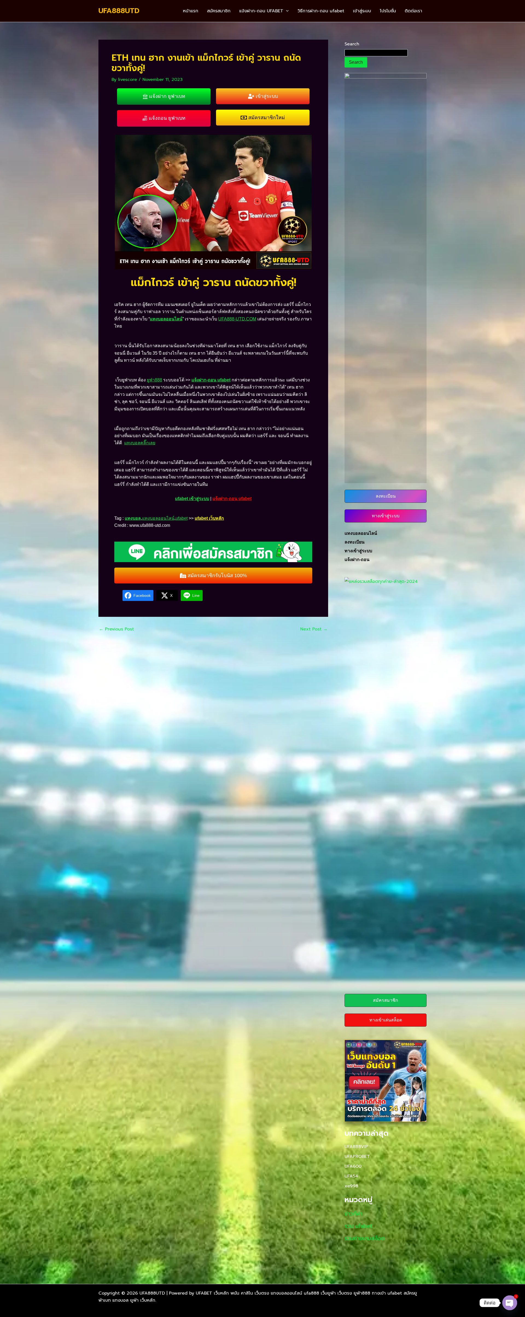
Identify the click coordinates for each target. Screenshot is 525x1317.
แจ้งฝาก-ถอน (357, 559)
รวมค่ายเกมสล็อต (365, 1238)
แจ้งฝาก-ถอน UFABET (261, 11)
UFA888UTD (118, 10)
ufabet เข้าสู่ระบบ (192, 498)
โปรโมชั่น (388, 11)
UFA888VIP (356, 1146)
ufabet (182, 518)
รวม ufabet (358, 1226)
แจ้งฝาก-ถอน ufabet (211, 380)
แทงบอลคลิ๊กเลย (139, 442)
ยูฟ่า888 (154, 380)
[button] (286, 11)
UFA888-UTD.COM (237, 319)
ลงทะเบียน (354, 542)
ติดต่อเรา (413, 11)
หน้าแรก (190, 11)
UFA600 (353, 1166)
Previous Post (116, 629)
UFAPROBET (357, 1156)
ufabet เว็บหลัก (209, 518)
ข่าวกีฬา (353, 1214)
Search (352, 44)
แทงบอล (133, 518)
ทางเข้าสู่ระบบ (358, 550)
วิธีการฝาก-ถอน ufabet (321, 11)
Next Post (314, 629)
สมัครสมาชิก (219, 11)
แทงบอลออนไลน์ (166, 319)
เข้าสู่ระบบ (362, 11)
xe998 (351, 1186)
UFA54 (351, 1176)
